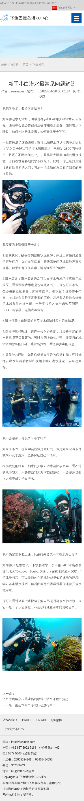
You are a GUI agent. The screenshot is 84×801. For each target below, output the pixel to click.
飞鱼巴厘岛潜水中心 (29, 18)
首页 (27, 64)
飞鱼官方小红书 (13, 729)
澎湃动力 (28, 794)
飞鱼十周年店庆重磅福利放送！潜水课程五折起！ (36, 699)
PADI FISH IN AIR (34, 720)
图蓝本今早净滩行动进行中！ (35, 705)
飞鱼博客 (38, 64)
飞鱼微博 (56, 720)
